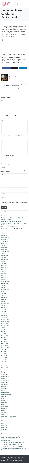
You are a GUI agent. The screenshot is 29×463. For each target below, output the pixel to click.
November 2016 (4, 267)
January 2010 (4, 317)
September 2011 (5, 303)
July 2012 (3, 293)
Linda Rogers (5, 442)
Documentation (12, 457)
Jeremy (4, 448)
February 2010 (4, 315)
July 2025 (3, 245)
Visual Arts (3, 410)
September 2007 (5, 347)
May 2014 (3, 273)
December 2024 (4, 247)
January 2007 (4, 357)
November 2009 (5, 321)
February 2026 (4, 235)
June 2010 (3, 311)
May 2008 (3, 337)
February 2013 (4, 283)
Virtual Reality (4, 408)
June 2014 (3, 271)
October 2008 (4, 335)
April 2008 (3, 339)
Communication (21, 457)
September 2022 (5, 251)
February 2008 (4, 343)
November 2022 (4, 249)
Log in (2, 423)
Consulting (11, 459)
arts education (4, 374)
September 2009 (5, 325)
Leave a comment (12, 22)
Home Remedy (5, 446)
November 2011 (4, 299)
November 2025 (5, 237)
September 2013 (5, 281)
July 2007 (3, 349)
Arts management (5, 376)
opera (2, 398)
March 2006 (4, 365)
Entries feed (4, 425)
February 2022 (4, 255)
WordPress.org (4, 429)
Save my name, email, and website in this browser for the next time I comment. (14, 203)
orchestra (3, 400)
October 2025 (4, 239)
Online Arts (3, 396)
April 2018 (3, 265)
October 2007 (4, 345)
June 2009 (3, 329)
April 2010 (3, 313)
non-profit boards (5, 392)
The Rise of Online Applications (17, 442)
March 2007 (4, 355)
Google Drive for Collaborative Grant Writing (11, 221)
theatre (3, 404)
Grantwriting (4, 388)
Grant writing (4, 459)
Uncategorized (4, 406)
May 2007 (3, 351)
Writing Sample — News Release (8, 416)
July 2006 (3, 361)
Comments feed (4, 427)
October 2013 (4, 279)
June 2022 (3, 253)
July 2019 (3, 257)
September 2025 (5, 241)
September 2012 (5, 289)
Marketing (3, 390)
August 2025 (4, 243)
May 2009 (3, 331)
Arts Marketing (4, 378)
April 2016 (3, 269)
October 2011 (4, 301)
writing (2, 414)
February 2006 (4, 367)
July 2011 (3, 305)
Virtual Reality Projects (21, 459)
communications (4, 384)
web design (3, 412)
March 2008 (4, 341)
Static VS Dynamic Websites (7, 226)
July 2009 (3, 327)
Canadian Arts (4, 382)
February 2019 (4, 259)
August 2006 (4, 359)
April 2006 (3, 363)
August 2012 (4, 291)
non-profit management (6, 394)
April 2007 (3, 353)
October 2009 (4, 323)
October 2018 (4, 261)
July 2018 (3, 263)
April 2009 (3, 333)
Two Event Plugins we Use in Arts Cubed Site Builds (12, 228)
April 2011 (3, 309)
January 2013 (4, 285)
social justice (4, 402)
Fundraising (3, 386)
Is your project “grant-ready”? (16, 444)
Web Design (4, 457)
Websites (4, 22)
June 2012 (3, 295)
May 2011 (3, 307)
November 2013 (4, 277)
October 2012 (4, 287)
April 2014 (3, 275)
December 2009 (5, 319)
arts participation (5, 380)
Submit (4, 207)
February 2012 (4, 297)
